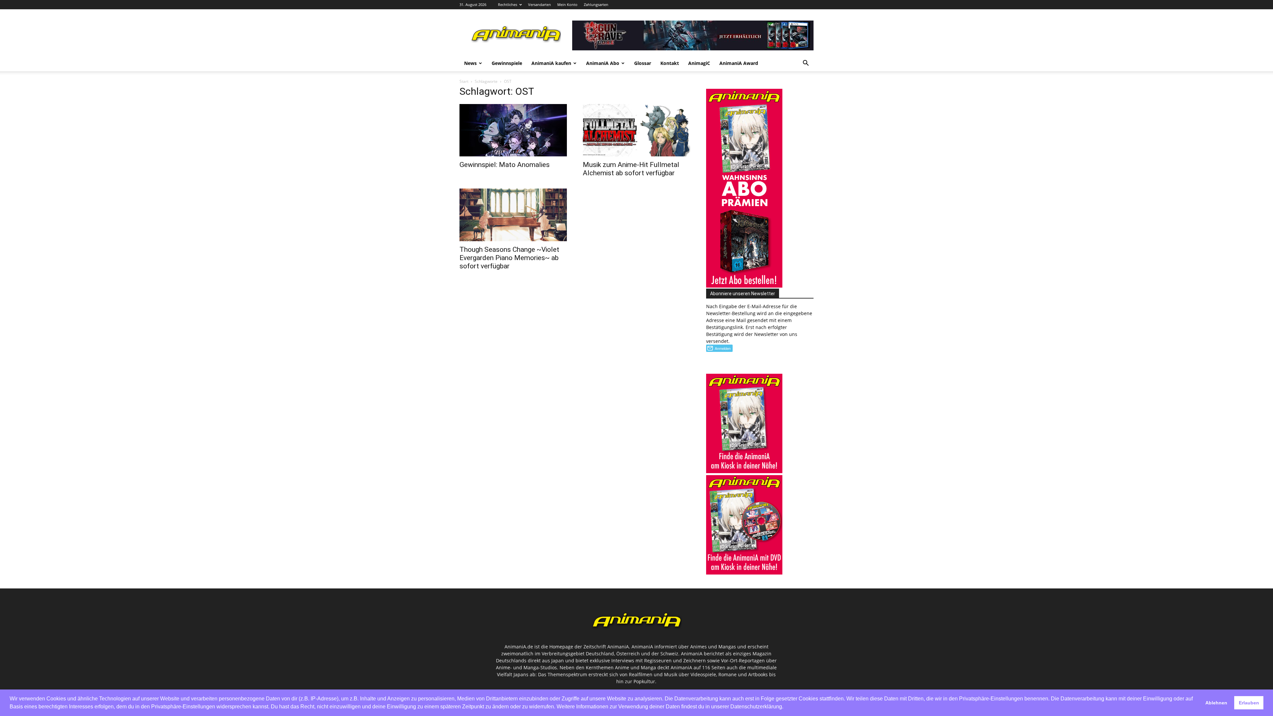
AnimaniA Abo (602, 63)
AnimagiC (699, 63)
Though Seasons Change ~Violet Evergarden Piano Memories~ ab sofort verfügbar (509, 258)
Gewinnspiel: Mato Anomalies (504, 165)
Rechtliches (507, 4)
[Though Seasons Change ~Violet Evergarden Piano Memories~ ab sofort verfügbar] (513, 215)
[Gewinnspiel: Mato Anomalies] (513, 130)
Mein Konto (567, 4)
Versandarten (539, 4)
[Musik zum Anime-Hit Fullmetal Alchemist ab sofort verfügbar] (636, 130)
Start (463, 81)
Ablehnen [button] (1216, 702)
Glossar (642, 63)
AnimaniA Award (738, 63)
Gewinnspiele (507, 63)
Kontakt (669, 63)
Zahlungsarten (596, 4)
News (470, 63)
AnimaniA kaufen (551, 63)
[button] (806, 64)
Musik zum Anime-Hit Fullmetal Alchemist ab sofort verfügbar (631, 169)
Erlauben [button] (1249, 702)
